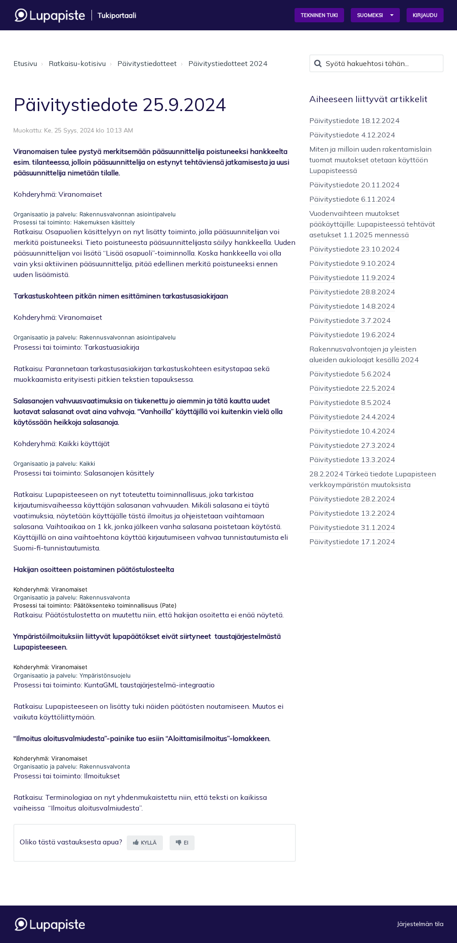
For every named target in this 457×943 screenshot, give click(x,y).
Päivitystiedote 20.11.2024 (354, 184)
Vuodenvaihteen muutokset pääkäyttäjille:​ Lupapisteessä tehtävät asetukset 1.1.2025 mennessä (372, 224)
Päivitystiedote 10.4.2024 (352, 430)
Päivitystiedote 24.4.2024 (352, 416)
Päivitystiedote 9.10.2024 (352, 263)
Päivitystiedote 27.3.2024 (352, 445)
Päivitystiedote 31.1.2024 (352, 527)
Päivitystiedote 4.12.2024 (352, 134)
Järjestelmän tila (420, 924)
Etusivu (25, 63)
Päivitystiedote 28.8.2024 (352, 291)
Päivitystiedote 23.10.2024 (354, 248)
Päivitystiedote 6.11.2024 (352, 198)
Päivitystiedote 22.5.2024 (352, 388)
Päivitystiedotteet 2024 (227, 63)
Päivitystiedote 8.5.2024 (350, 402)
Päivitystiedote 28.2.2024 (352, 498)
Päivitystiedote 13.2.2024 (352, 513)
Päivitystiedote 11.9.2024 (352, 277)
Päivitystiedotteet (147, 63)
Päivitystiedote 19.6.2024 (352, 334)
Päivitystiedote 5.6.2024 (350, 373)
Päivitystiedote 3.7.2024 (350, 320)
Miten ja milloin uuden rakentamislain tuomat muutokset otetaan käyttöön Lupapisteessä (370, 160)
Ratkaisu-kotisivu (77, 63)
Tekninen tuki (319, 15)
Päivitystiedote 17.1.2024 (352, 541)
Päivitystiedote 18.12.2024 (354, 120)
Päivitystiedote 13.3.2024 (352, 459)
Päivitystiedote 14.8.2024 (352, 306)
